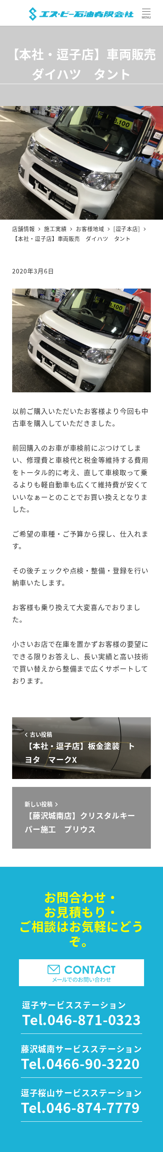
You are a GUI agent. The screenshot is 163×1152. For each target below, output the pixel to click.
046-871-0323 (94, 1019)
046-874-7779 (93, 1107)
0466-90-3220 (93, 1063)
